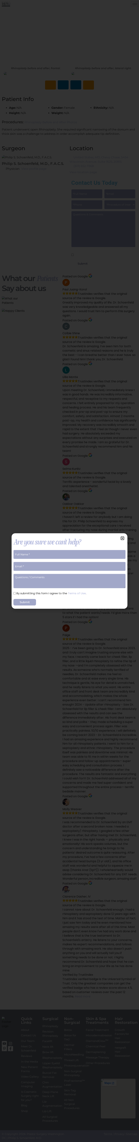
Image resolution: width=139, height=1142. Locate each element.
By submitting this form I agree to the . (51, 593)
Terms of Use (77, 593)
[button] (122, 538)
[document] (69, 571)
